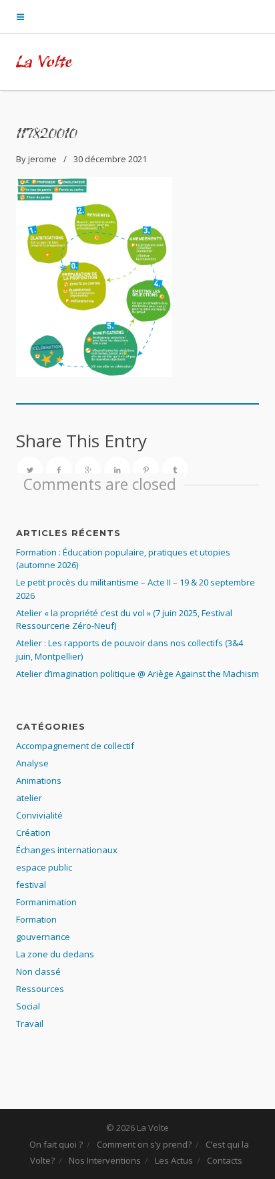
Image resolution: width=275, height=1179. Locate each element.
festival (31, 885)
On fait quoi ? (56, 1144)
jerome (42, 159)
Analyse (32, 763)
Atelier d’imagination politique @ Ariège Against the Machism (137, 674)
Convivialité (39, 815)
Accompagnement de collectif (75, 746)
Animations (38, 780)
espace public (44, 867)
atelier (29, 798)
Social (28, 1006)
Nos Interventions (105, 1160)
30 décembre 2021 (110, 159)
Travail (29, 1023)
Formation (36, 919)
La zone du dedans (55, 954)
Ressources (40, 989)
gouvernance (43, 937)
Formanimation (46, 902)
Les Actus (174, 1160)
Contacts (224, 1160)
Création (33, 833)
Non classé (38, 971)
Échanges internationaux (66, 850)
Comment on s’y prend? (144, 1144)
